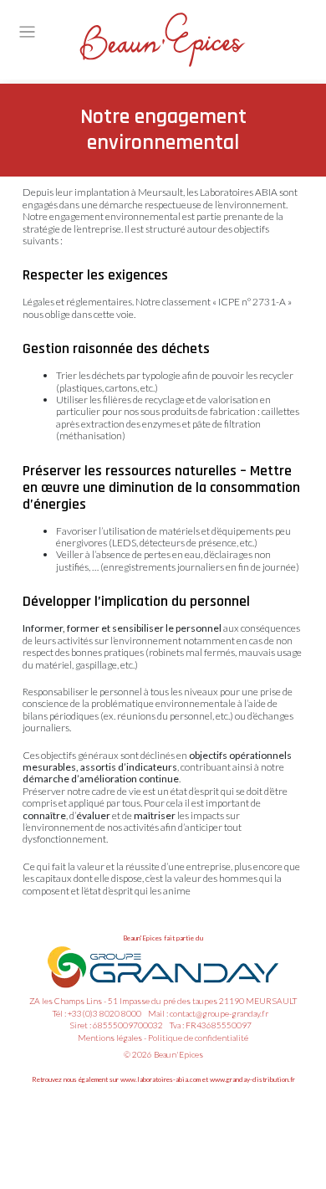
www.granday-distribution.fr (252, 1079)
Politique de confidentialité (198, 1038)
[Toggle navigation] (27, 32)
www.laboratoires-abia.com (160, 1079)
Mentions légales (110, 1038)
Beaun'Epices (178, 1054)
